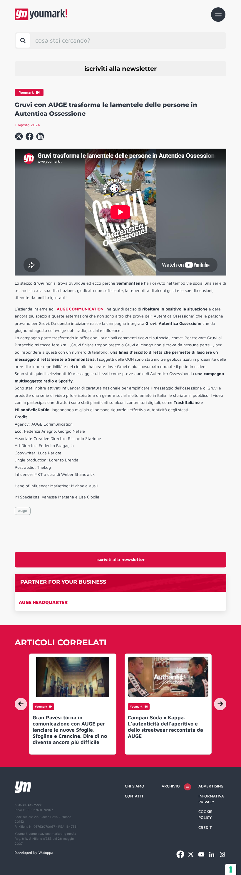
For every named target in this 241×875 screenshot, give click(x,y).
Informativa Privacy (211, 799)
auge (22, 510)
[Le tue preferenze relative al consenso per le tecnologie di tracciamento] (230, 869)
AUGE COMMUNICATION (80, 308)
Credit (205, 827)
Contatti (134, 796)
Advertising (210, 786)
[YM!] (41, 14)
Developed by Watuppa (33, 852)
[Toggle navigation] (218, 14)
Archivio (171, 786)
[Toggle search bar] (23, 40)
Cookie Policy (205, 814)
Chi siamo (134, 786)
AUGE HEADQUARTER (43, 602)
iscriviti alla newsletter (120, 68)
